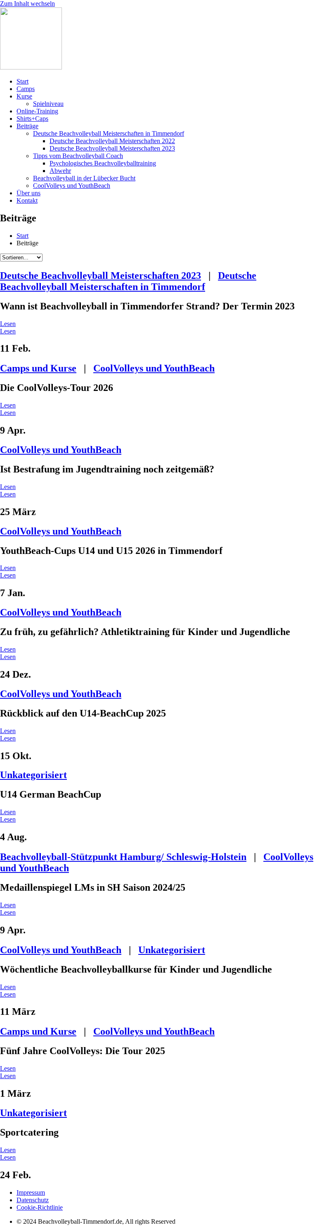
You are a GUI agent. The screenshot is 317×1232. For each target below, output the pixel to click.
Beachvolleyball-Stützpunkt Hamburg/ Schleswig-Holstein (123, 856)
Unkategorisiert (33, 774)
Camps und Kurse (38, 368)
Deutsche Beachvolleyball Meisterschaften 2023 (100, 275)
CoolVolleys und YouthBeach (154, 368)
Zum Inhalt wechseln (27, 3)
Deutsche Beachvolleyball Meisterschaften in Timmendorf (128, 281)
